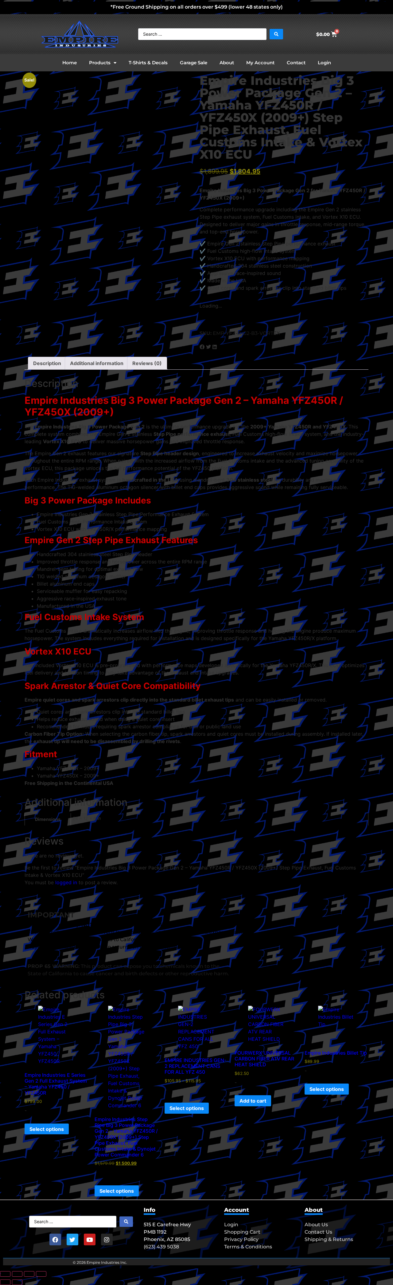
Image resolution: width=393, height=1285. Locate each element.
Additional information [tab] (96, 363)
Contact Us (318, 1232)
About (227, 63)
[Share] (29, 1274)
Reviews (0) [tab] (147, 363)
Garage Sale (193, 63)
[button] (202, 347)
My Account (260, 63)
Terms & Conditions (248, 1247)
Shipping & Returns (329, 1239)
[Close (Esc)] (41, 1274)
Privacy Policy (241, 1239)
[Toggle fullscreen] (17, 1274)
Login (324, 63)
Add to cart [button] (252, 1101)
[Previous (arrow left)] (5, 1282)
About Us (316, 1224)
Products (100, 63)
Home (69, 63)
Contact (296, 63)
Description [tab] (47, 363)
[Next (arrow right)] (17, 1282)
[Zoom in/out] (5, 1274)
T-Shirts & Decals (148, 63)
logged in (66, 882)
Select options (46, 1129)
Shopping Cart (242, 1232)
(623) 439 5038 (161, 1247)
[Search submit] (276, 34)
